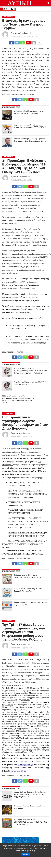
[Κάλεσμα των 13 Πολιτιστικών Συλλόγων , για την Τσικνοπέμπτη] (7, 579)
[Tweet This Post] (17, 42)
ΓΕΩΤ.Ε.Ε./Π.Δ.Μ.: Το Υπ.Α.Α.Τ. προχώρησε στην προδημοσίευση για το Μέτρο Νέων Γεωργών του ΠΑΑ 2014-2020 (18, 399)
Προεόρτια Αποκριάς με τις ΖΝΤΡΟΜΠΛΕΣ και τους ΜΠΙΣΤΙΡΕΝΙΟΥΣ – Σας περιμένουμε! (30, 821)
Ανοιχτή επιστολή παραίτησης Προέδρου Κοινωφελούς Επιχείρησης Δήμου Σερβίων (30, 139)
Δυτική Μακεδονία (21, 33)
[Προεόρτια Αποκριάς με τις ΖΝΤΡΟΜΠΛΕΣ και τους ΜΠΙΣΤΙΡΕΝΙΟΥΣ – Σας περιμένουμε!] (7, 823)
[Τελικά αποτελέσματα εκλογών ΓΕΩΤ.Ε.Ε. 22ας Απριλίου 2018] (7, 386)
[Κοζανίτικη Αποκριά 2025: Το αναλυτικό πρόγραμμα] (7, 810)
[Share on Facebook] (11, 42)
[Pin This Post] (28, 42)
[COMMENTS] (39, 42)
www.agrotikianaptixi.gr (36, 343)
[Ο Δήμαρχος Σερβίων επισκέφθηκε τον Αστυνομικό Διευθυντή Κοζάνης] (7, 115)
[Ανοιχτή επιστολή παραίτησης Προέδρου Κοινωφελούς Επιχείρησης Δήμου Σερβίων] (7, 142)
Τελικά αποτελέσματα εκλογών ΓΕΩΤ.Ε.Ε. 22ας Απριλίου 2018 (30, 383)
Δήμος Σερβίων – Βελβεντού (22, 95)
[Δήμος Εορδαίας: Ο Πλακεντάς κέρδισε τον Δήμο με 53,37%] (7, 606)
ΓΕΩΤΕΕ (20, 352)
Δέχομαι (25, 854)
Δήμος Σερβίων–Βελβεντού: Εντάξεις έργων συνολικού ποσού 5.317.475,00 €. (30, 126)
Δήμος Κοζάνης (23, 776)
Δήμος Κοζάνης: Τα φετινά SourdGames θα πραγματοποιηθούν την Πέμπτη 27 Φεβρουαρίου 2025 (30, 794)
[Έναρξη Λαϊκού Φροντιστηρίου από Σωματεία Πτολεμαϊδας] (7, 593)
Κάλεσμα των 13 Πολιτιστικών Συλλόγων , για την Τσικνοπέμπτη (27, 576)
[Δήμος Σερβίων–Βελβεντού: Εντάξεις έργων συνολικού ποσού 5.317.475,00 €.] (7, 129)
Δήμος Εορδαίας (23, 559)
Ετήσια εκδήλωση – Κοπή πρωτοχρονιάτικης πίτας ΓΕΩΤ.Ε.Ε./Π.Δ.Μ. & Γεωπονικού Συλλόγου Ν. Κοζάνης (30, 370)
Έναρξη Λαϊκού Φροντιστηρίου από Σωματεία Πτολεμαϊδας (28, 590)
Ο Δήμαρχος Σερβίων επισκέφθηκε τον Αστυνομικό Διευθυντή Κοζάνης (29, 112)
